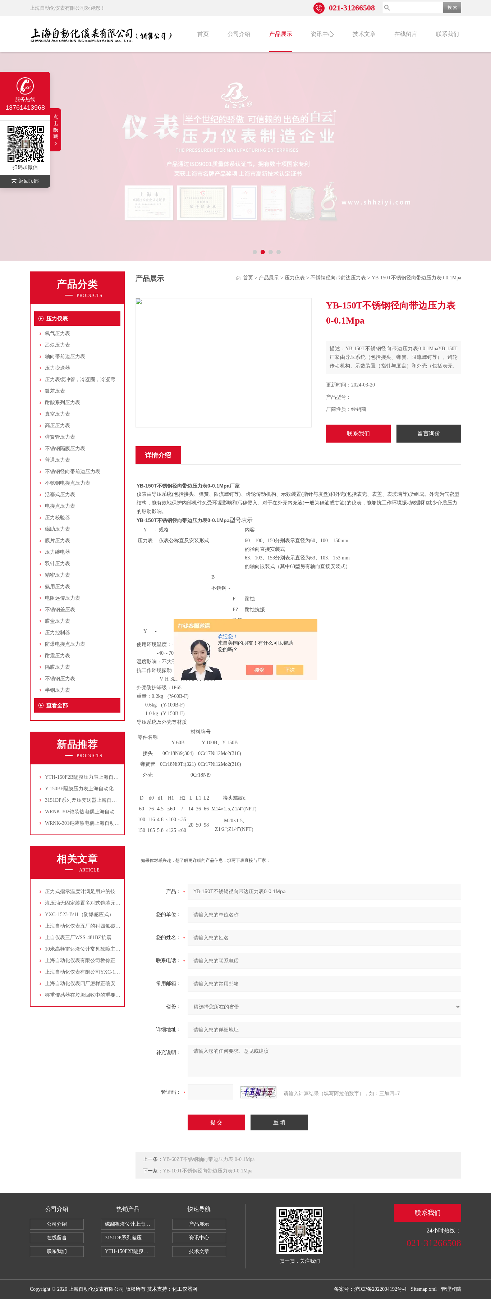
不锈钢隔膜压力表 (65, 448)
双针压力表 (57, 563)
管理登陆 (451, 1289)
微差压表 (55, 391)
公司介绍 (239, 34)
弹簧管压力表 (60, 437)
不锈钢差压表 (60, 609)
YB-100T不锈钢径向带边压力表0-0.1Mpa (207, 1171)
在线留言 (405, 34)
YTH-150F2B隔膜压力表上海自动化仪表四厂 (94, 777)
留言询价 (428, 433)
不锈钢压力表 (60, 678)
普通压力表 (57, 460)
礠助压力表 (57, 529)
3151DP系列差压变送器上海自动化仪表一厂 (93, 800)
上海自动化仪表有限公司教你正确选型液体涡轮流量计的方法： (115, 960)
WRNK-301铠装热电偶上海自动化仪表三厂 (92, 823)
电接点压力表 (60, 506)
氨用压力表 (57, 586)
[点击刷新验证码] (258, 1092)
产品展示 (280, 34)
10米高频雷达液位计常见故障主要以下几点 (93, 949)
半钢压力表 (57, 690)
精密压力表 (57, 575)
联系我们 (447, 34)
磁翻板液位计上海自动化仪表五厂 (130, 1224)
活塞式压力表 (60, 494)
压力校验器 (57, 517)
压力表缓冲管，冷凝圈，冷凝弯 (80, 379)
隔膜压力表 (57, 667)
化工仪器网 (184, 1289)
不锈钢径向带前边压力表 (72, 471)
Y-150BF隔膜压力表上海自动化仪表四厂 (89, 788)
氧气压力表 (57, 333)
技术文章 (364, 34)
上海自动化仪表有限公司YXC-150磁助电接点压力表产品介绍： (115, 972)
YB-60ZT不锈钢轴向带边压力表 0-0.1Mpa (208, 1159)
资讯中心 (322, 34)
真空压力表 (57, 414)
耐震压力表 (57, 655)
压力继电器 (57, 552)
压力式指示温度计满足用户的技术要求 (87, 891)
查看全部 (57, 705)
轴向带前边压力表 (65, 356)
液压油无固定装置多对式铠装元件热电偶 (90, 903)
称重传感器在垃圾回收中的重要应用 (85, 995)
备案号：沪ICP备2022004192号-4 (370, 1289)
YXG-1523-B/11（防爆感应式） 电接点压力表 (95, 914)
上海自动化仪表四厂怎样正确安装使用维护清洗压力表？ (108, 983)
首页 (203, 34)
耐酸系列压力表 (62, 402)
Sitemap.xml (424, 1289)
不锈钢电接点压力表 (67, 483)
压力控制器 (57, 632)
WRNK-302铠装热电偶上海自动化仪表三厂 (92, 811)
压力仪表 (57, 318)
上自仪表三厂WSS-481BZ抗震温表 (83, 937)
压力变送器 (57, 368)
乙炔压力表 (57, 345)
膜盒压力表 (57, 621)
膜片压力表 (57, 540)
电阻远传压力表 (62, 598)
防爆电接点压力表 (65, 644)
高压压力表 (57, 425)
